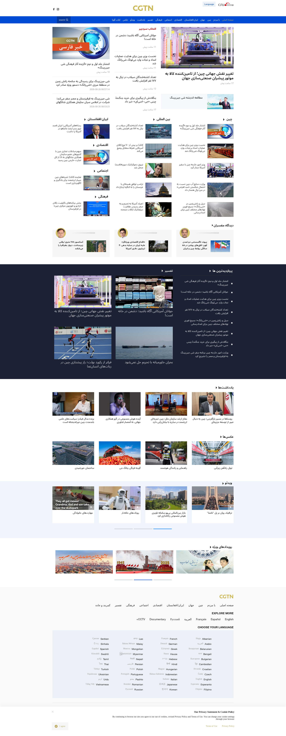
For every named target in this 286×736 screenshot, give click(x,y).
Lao (138, 638)
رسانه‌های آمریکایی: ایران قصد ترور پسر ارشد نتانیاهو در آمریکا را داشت (66, 128)
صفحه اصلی (227, 605)
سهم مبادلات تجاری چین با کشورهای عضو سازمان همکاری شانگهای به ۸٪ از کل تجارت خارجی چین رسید (67, 156)
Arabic (204, 643)
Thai (104, 664)
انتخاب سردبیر (147, 29)
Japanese (168, 684)
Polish (136, 669)
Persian (135, 664)
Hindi (172, 664)
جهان (191, 605)
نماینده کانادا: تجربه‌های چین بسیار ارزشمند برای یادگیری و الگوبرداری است (67, 180)
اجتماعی (144, 605)
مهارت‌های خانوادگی (83, 512)
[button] (221, 64)
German (168, 643)
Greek (169, 648)
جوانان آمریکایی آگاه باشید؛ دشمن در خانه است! (204, 292)
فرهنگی (130, 605)
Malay (132, 643)
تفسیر (118, 605)
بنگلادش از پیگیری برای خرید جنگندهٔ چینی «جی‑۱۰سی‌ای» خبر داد (207, 343)
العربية (188, 619)
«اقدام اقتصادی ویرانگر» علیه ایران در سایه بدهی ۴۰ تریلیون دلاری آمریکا (132, 245)
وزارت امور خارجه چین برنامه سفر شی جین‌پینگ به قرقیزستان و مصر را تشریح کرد (204, 354)
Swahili (100, 654)
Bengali (205, 654)
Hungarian (167, 669)
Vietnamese (97, 684)
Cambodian (203, 664)
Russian (134, 689)
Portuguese (132, 674)
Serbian (100, 638)
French (169, 638)
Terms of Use (211, 726)
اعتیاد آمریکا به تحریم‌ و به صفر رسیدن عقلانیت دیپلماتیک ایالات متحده (131, 206)
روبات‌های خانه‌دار (130, 512)
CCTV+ (140, 619)
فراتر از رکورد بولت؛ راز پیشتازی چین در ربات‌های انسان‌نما (86, 364)
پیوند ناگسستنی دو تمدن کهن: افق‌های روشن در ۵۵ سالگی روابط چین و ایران (194, 245)
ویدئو (228, 483)
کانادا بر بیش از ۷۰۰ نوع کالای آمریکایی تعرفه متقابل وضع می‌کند (129, 148)
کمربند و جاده (102, 605)
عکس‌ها (228, 436)
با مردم (211, 605)
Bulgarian (201, 659)
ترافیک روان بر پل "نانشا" (219, 512)
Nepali (136, 659)
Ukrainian (98, 674)
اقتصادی (157, 605)
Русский (175, 619)
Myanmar (131, 654)
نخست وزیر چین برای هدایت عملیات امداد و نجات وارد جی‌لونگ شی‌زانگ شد (191, 148)
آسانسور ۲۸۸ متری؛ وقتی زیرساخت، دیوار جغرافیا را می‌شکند (70, 245)
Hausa (170, 654)
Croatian (203, 669)
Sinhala (101, 643)
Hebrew (169, 659)
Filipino (204, 689)
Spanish (100, 648)
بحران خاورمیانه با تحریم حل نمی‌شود (149, 362)
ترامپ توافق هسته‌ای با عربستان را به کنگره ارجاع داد (129, 186)
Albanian (204, 638)
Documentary (158, 619)
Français (201, 619)
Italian (170, 679)
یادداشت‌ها (226, 387)
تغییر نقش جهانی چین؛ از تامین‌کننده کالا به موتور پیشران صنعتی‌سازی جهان (206, 333)
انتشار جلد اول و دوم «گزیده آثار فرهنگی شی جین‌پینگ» (192, 127)
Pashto (136, 679)
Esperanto (201, 684)
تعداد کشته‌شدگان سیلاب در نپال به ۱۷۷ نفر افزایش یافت (129, 127)
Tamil (103, 659)
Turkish (101, 669)
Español (215, 619)
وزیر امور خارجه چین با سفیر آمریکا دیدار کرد (192, 166)
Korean (169, 689)
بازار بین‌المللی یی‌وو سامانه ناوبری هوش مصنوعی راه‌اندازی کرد (169, 514)
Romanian (133, 684)
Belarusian (200, 648)
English (229, 619)
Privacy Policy (228, 726)
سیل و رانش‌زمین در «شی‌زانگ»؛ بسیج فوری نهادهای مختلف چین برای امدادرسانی (193, 208)
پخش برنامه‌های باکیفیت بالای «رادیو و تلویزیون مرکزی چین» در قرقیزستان (67, 205)
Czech (205, 674)
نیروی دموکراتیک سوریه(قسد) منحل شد (129, 166)
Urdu (103, 679)
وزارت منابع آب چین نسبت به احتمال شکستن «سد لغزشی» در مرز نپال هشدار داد (191, 187)
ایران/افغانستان (175, 605)
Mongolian (133, 648)
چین (200, 605)
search (62, 19)
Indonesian (163, 674)
